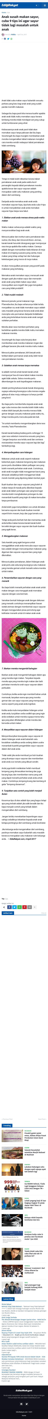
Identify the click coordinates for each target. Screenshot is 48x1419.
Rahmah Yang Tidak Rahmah (12, 1307)
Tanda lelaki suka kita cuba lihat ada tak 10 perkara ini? (34, 1253)
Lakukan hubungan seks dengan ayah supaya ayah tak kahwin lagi (35, 1169)
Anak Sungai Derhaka (9, 1317)
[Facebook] (5, 39)
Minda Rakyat (6, 1304)
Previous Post (8, 1119)
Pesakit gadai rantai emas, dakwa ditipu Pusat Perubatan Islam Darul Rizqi (35, 1136)
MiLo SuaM (5, 1341)
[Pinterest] (24, 907)
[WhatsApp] (11, 39)
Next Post (41, 1119)
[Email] (29, 907)
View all (43, 913)
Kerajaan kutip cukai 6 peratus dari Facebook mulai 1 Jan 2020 (34, 1236)
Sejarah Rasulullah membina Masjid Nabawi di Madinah (35, 1152)
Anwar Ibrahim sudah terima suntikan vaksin (17, 1344)
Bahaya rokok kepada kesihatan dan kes (33, 1218)
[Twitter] (8, 39)
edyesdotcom (6, 1355)
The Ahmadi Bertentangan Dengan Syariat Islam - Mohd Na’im (24, 1320)
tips (8, 12)
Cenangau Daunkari (9, 1370)
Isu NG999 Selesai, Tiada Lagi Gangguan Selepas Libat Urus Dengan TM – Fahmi (35, 1187)
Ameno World (6, 1331)
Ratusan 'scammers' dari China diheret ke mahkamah (35, 1270)
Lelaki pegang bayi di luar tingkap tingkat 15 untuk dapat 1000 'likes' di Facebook (35, 1204)
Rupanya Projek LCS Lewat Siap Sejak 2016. (17, 1333)
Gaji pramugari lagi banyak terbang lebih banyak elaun (33, 1287)
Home (4, 12)
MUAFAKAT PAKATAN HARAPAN (12, 1372)
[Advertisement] (24, 70)
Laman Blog (8, 1299)
